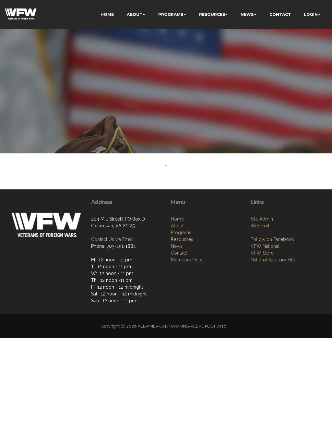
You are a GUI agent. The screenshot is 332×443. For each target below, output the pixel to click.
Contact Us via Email (112, 239)
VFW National (265, 246)
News (177, 246)
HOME (107, 14)
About (177, 225)
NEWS (247, 14)
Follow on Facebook (272, 239)
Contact (179, 253)
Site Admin (262, 219)
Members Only (186, 259)
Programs (181, 232)
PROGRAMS (170, 14)
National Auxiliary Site (273, 259)
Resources (182, 239)
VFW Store (262, 253)
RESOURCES (212, 14)
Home (177, 219)
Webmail (260, 225)
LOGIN (311, 14)
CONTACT (280, 14)
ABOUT (134, 14)
